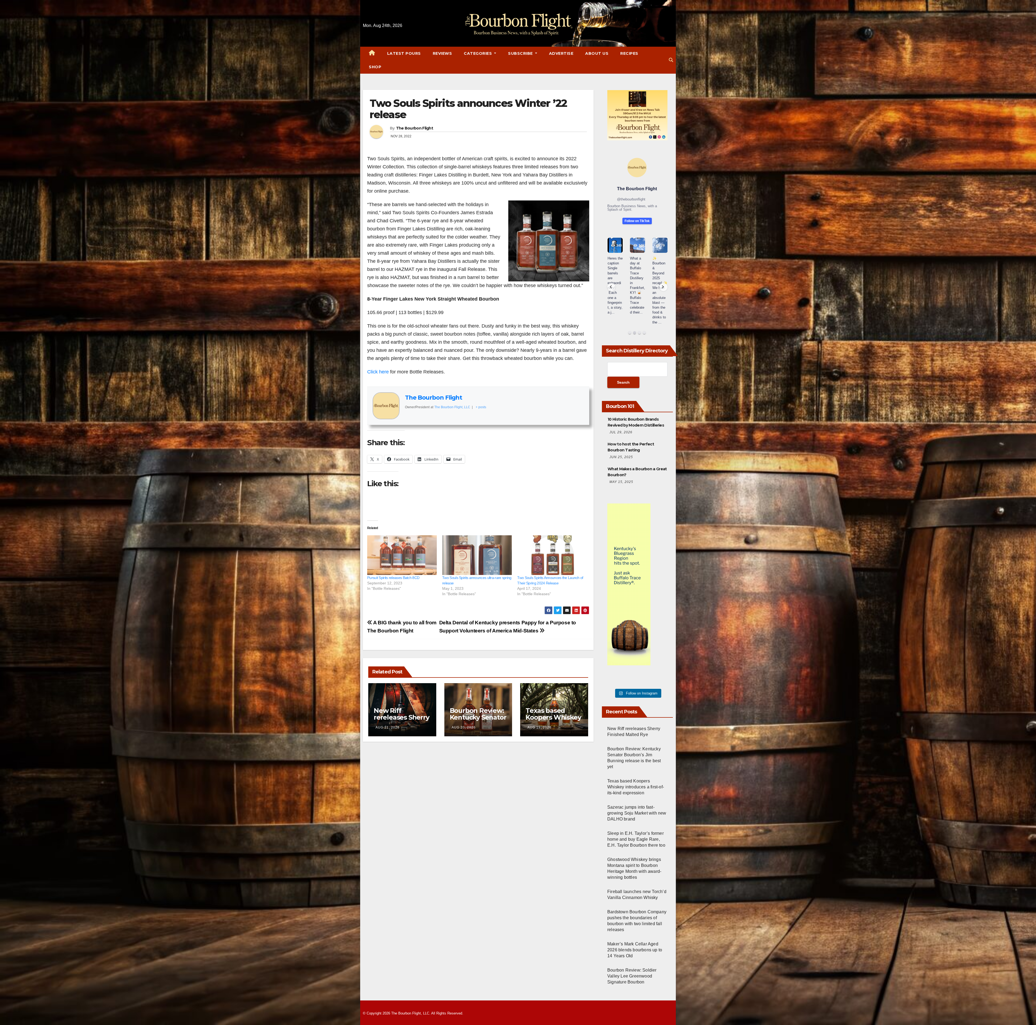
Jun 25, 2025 (621, 457)
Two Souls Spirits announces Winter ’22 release (468, 109)
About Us (596, 53)
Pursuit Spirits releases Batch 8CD (393, 578)
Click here (378, 371)
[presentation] (611, 287)
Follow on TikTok (637, 221)
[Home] (372, 53)
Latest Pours (404, 53)
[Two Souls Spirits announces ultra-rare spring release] (477, 555)
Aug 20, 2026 (464, 727)
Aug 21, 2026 (388, 727)
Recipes (629, 53)
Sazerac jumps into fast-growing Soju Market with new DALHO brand (636, 813)
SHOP (375, 66)
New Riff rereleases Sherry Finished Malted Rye (401, 721)
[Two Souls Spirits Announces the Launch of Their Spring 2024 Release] (552, 555)
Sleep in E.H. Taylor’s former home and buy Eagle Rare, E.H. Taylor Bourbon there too (636, 839)
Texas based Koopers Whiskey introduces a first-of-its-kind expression (635, 787)
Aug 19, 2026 (539, 727)
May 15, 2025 (621, 482)
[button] (671, 60)
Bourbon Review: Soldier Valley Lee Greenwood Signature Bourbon (632, 976)
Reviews (442, 53)
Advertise (561, 53)
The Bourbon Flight (414, 128)
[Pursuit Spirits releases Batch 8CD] (402, 555)
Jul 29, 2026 (620, 432)
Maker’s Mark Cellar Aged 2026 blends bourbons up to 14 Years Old (634, 950)
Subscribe (521, 53)
